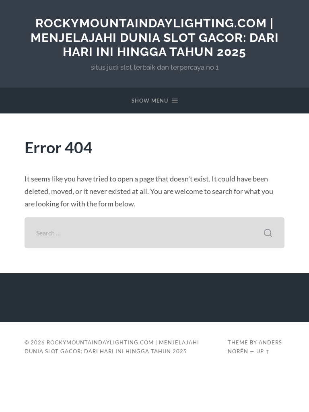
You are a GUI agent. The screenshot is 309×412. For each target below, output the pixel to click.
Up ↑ (263, 351)
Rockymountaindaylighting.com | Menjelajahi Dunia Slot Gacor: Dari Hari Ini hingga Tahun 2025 (155, 37)
